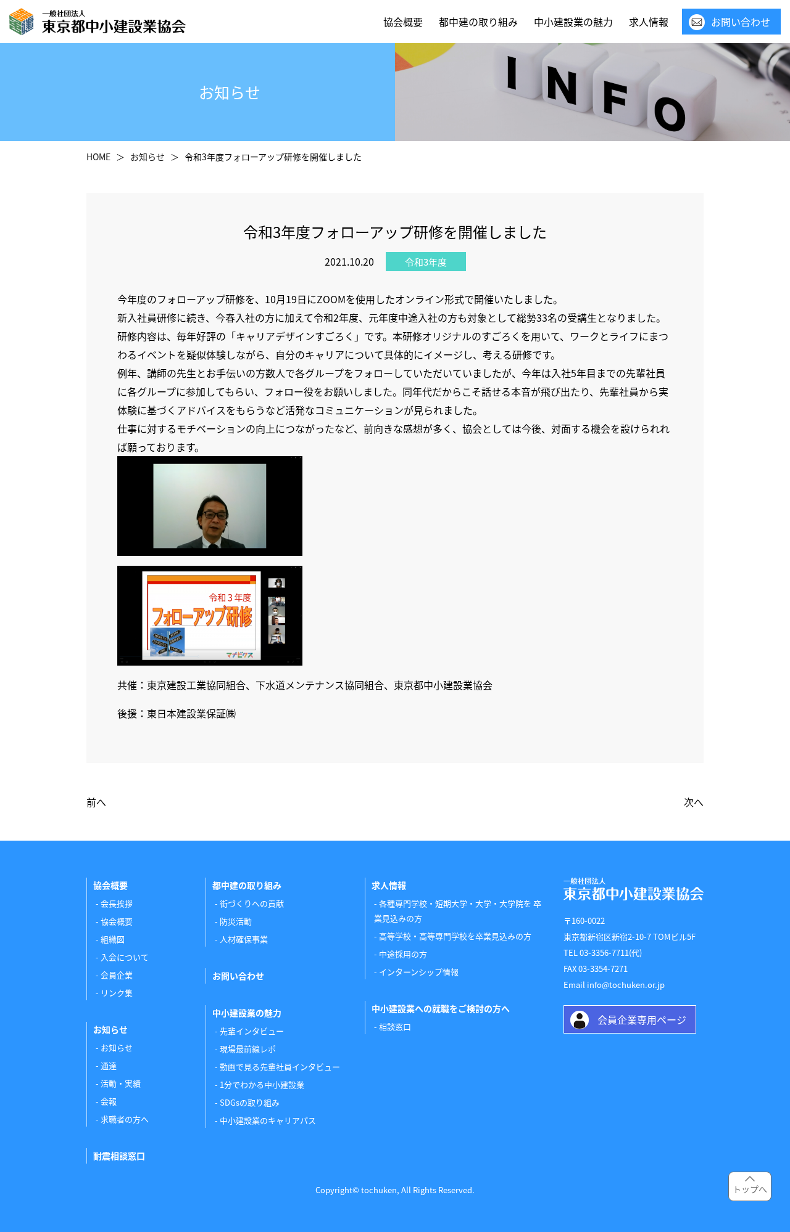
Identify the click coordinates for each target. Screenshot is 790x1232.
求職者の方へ (125, 1119)
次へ (694, 801)
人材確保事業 (244, 939)
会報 (109, 1101)
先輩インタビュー (252, 1031)
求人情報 (648, 21)
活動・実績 (121, 1083)
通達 (109, 1065)
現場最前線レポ (248, 1049)
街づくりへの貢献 (252, 903)
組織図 (113, 939)
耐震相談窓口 (119, 1155)
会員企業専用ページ (641, 1019)
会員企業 (117, 975)
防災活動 (236, 921)
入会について (125, 957)
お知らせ (117, 1047)
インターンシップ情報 (419, 971)
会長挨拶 (117, 903)
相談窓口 (395, 1026)
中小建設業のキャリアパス (268, 1120)
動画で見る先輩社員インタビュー (280, 1066)
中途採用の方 (403, 954)
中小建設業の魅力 (573, 21)
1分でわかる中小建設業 (262, 1084)
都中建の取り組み (478, 21)
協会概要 (403, 21)
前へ (96, 801)
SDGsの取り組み (250, 1102)
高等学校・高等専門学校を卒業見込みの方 (455, 936)
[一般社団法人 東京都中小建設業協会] (97, 21)
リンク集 (117, 992)
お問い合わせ (740, 21)
